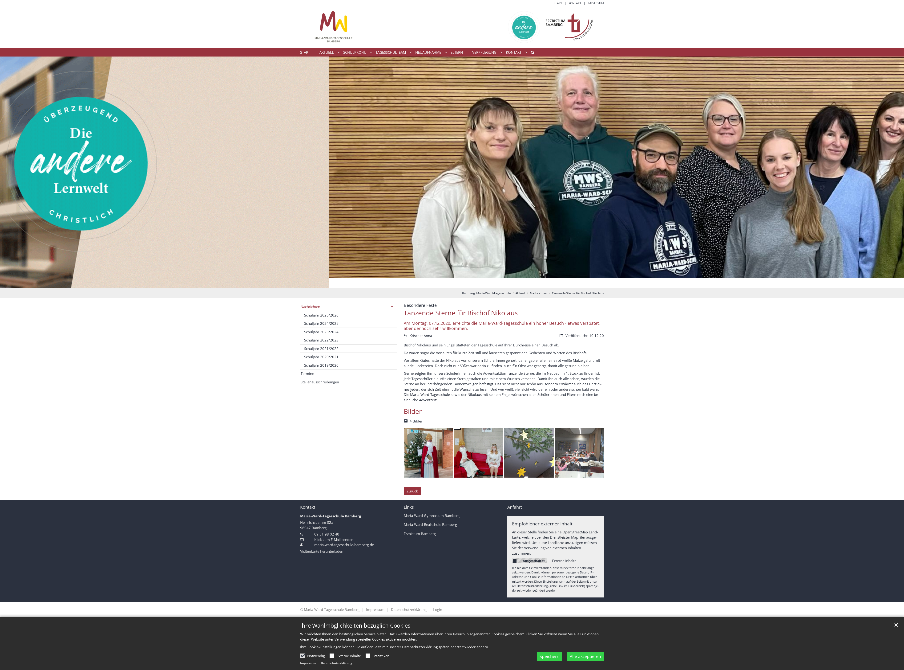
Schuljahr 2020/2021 (321, 356)
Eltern (457, 52)
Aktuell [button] (326, 52)
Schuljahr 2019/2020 (321, 365)
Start (305, 52)
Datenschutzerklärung (336, 663)
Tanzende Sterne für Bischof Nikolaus (578, 293)
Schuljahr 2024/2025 (321, 323)
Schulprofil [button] (354, 52)
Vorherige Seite (9, 172)
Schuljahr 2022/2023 (321, 340)
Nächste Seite (894, 172)
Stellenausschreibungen (320, 382)
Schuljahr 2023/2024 (321, 331)
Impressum (308, 663)
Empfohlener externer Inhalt (542, 524)
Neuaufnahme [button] (428, 52)
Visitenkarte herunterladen (321, 551)
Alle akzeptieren (585, 656)
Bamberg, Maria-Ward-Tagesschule (486, 293)
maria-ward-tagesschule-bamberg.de (344, 544)
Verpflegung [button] (484, 52)
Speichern (549, 656)
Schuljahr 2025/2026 (321, 315)
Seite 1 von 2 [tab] (448, 283)
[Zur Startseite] (452, 26)
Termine (307, 373)
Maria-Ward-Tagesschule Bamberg (330, 516)
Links (409, 507)
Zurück (412, 491)
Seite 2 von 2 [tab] (456, 283)
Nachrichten (538, 293)
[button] (531, 53)
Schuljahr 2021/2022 (321, 348)
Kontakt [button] (513, 52)
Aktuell (520, 293)
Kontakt (307, 507)
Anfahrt (514, 507)
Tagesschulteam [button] (390, 52)
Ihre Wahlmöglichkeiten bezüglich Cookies (355, 625)
